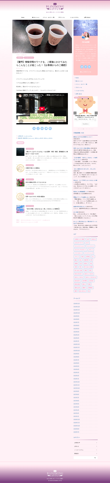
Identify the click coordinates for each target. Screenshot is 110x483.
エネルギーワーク (79, 242)
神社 (90, 270)
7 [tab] (88, 129)
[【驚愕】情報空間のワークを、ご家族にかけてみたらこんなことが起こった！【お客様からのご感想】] (42, 128)
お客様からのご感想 (79, 239)
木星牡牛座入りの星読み (33, 168)
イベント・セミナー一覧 (48, 17)
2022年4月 (76, 369)
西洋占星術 (77, 284)
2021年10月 (77, 388)
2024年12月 (77, 303)
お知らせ (93, 239)
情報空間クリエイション (28, 138)
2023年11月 (77, 309)
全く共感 (76, 212)
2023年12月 (77, 306)
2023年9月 (76, 316)
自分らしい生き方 (39, 138)
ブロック (77, 256)
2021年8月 (76, 394)
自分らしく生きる (48, 138)
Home (22, 17)
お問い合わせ (87, 17)
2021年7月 (76, 397)
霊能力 (84, 287)
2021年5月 (76, 403)
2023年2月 (76, 338)
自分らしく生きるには (91, 277)
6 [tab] (86, 129)
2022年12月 (77, 344)
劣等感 (87, 256)
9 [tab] (91, 129)
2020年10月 (77, 425)
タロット (91, 249)
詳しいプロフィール (85, 72)
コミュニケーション (79, 246)
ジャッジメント (90, 246)
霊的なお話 (77, 287)
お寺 (88, 239)
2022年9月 (76, 353)
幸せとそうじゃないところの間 (29, 222)
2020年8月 (76, 428)
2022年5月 (76, 366)
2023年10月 (77, 312)
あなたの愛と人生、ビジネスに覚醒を (55, 478)
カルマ (87, 242)
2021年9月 (76, 391)
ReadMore (86, 124)
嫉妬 (76, 260)
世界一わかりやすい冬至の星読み (35, 196)
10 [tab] (93, 129)
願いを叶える (82, 291)
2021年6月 (76, 400)
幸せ (80, 260)
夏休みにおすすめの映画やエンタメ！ (83, 137)
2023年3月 (76, 334)
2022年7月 (76, 359)
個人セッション (35, 17)
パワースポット (78, 253)
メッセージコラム (74, 17)
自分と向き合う (78, 273)
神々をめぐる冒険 (88, 267)
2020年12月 (77, 419)
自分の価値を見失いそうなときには (36, 182)
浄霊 (76, 267)
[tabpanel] (86, 111)
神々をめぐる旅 (78, 270)
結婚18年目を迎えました (80, 206)
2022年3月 (76, 372)
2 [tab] (80, 129)
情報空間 (20, 138)
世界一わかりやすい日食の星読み (82, 148)
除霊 (89, 284)
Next (96, 113)
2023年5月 (76, 328)
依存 (82, 256)
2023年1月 (76, 341)
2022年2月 (76, 375)
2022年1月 (76, 378)
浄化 (91, 263)
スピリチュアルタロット (80, 249)
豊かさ (84, 284)
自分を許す (77, 280)
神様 (86, 270)
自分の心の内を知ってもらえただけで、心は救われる (35, 220)
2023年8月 (76, 319)
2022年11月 (77, 347)
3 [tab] (81, 129)
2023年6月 (76, 325)
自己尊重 (85, 280)
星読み (85, 263)
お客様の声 (20, 136)
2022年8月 (76, 356)
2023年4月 (76, 331)
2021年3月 (76, 410)
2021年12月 (77, 381)
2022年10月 (77, 350)
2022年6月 (76, 363)
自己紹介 (91, 280)
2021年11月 (76, 385)
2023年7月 (76, 322)
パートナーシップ (89, 253)
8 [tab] (89, 129)
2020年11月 (77, 422)
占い (93, 256)
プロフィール (61, 17)
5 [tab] (85, 129)
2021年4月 (76, 406)
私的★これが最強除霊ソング (81, 191)
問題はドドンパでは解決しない (81, 197)
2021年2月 (76, 413)
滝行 (80, 267)
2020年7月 (76, 432)
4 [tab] (83, 129)
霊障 (76, 291)
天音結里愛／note (79, 133)
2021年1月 (76, 416)
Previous (75, 113)
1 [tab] (78, 129)
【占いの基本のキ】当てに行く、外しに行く (85, 169)
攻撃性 (76, 263)
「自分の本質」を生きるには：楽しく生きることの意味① (43, 209)
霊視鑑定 (90, 287)
